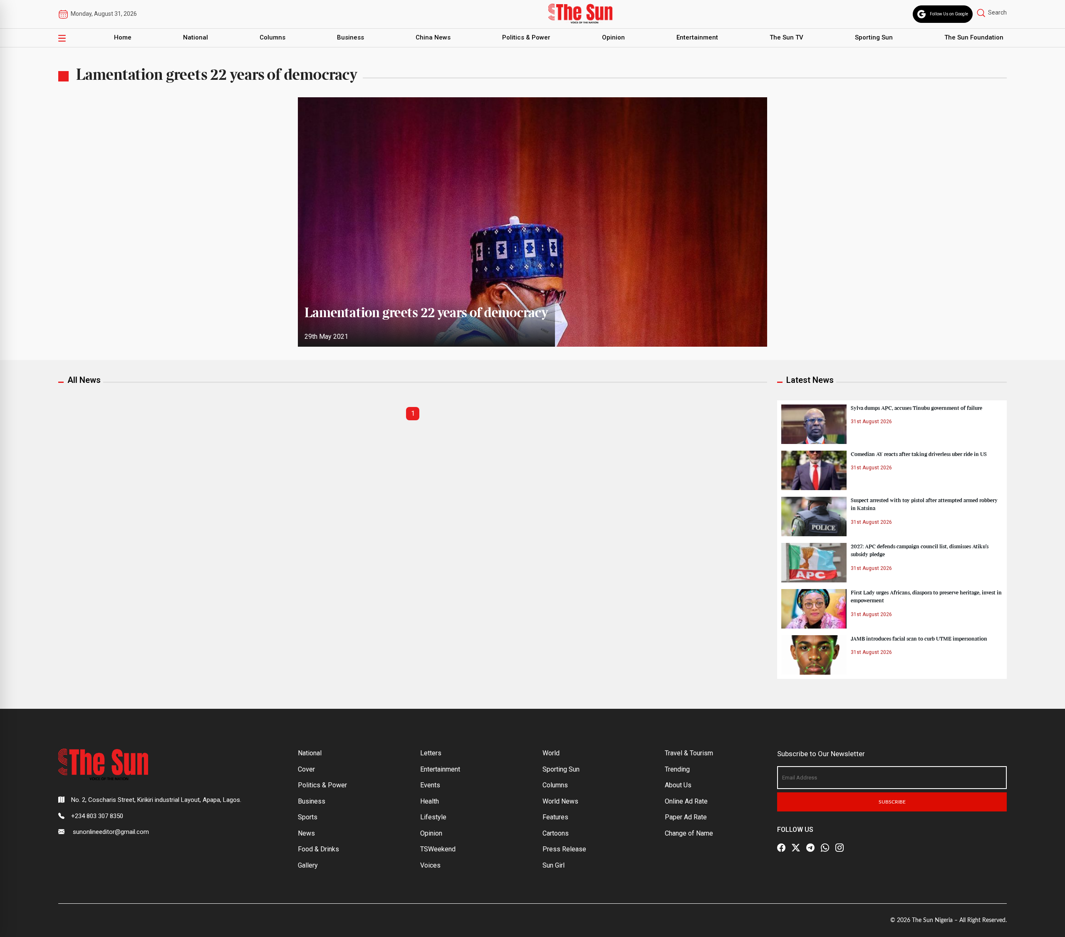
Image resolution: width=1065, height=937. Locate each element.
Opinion (613, 37)
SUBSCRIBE (892, 801)
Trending (677, 769)
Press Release (564, 849)
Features (555, 817)
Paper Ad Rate (686, 817)
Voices (430, 865)
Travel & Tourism (689, 753)
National (195, 37)
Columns (272, 37)
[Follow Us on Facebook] (781, 848)
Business (350, 37)
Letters (430, 753)
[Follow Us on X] (796, 848)
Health (429, 801)
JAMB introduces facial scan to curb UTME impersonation (919, 638)
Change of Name (689, 833)
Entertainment (697, 37)
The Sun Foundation (973, 37)
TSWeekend (438, 849)
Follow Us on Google (949, 14)
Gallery (308, 865)
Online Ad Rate (686, 801)
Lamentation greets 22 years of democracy (426, 313)
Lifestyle (433, 817)
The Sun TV (786, 37)
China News (433, 37)
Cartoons (555, 833)
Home (122, 37)
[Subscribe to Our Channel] (810, 848)
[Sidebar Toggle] (62, 38)
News (306, 833)
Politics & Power (526, 37)
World (551, 753)
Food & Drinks (318, 849)
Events (430, 785)
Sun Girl (553, 865)
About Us (678, 785)
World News (560, 801)
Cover (306, 769)
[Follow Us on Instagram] (839, 848)
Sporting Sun (874, 37)
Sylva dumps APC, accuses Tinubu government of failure (916, 408)
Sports (307, 817)
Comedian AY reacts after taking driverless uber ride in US (919, 454)
